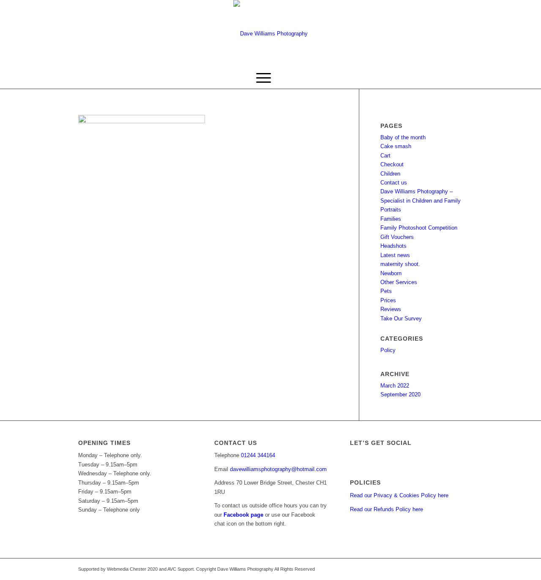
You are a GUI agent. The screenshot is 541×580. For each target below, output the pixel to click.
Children (390, 174)
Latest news (395, 255)
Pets (386, 291)
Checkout (392, 164)
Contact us (393, 182)
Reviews (390, 309)
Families (390, 219)
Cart (385, 155)
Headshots (393, 246)
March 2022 (394, 385)
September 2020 (400, 394)
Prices (388, 300)
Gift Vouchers (397, 237)
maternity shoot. (400, 264)
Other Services (398, 282)
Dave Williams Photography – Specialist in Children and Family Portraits (420, 200)
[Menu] (263, 78)
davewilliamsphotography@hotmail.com (278, 469)
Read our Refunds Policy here (386, 509)
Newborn (391, 273)
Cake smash (395, 146)
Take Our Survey (401, 318)
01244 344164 (258, 455)
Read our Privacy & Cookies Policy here (399, 495)
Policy (388, 350)
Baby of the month (403, 137)
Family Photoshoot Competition (418, 228)
